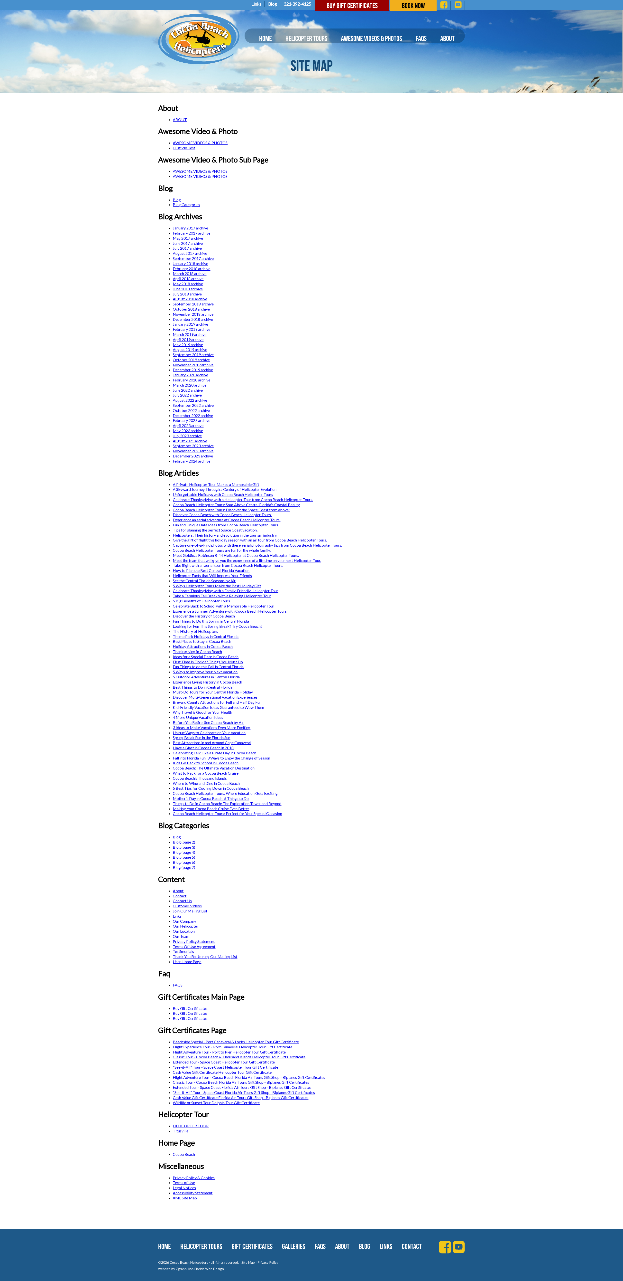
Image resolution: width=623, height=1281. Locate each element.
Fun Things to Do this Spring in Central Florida (211, 621)
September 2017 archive (193, 258)
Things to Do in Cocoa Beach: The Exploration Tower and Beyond (227, 803)
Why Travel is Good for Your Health (202, 712)
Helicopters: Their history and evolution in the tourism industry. (225, 535)
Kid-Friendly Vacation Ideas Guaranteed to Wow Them (218, 707)
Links (256, 4)
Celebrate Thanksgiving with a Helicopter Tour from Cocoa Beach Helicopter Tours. (243, 499)
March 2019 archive (189, 334)
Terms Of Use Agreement (194, 946)
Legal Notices (184, 1187)
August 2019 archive (190, 349)
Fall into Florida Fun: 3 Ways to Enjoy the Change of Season (221, 758)
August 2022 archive (190, 400)
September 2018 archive (193, 304)
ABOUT (180, 119)
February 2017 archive (191, 233)
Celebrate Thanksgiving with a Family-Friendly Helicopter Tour (225, 590)
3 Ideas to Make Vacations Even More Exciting (211, 727)
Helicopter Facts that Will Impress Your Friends (212, 575)
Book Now (413, 5)
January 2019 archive (190, 324)
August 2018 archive (190, 298)
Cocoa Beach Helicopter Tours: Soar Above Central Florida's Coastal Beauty (236, 504)
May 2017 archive (188, 238)
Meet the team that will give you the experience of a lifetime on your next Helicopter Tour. (247, 560)
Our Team (181, 936)
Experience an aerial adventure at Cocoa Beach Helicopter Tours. (226, 519)
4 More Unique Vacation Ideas (198, 717)
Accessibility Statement (192, 1192)
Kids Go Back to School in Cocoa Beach (205, 762)
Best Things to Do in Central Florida (202, 687)
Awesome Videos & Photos (371, 38)
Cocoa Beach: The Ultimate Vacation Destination (214, 768)
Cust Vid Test (184, 147)
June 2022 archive (188, 390)
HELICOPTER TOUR (191, 1125)
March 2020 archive (189, 385)
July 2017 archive (187, 248)
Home (265, 38)
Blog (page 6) (184, 862)
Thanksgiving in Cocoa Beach (197, 651)
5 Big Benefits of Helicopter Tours (201, 600)
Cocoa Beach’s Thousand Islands (200, 778)
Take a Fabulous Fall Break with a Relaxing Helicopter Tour (222, 595)
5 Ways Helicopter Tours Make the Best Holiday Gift (217, 585)
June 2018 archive (188, 288)
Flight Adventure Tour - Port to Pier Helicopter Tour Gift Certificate (229, 1052)
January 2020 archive (190, 374)
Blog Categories (186, 204)
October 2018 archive (191, 309)
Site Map (248, 1262)
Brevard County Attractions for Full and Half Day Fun (217, 702)
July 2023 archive (187, 435)
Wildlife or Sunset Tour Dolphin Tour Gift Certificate (216, 1102)
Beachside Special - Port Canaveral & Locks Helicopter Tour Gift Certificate (236, 1041)
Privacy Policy (267, 1262)
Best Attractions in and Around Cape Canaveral (212, 742)
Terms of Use (184, 1182)
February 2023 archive (191, 420)
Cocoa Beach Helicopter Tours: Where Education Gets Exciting (225, 793)
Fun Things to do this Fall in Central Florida (208, 666)
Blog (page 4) (184, 852)
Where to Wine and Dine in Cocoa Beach (206, 783)
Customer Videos (187, 905)
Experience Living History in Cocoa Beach (207, 682)
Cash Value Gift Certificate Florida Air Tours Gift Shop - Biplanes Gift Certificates (240, 1097)
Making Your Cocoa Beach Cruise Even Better (211, 808)
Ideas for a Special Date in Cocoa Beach (205, 656)
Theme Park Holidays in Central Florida (205, 636)
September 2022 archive (193, 405)
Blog (272, 4)
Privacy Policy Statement (194, 941)
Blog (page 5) (184, 857)
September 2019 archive (193, 354)
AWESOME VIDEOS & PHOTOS (200, 142)
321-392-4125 (297, 4)
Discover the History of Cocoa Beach (204, 616)
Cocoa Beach (184, 1154)
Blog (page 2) (184, 842)
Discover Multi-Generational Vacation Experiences (215, 697)
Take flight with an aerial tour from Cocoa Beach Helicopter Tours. (228, 565)
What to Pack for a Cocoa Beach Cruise (205, 773)
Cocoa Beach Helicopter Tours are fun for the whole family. (222, 550)
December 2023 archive (193, 456)
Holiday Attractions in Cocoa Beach (203, 646)
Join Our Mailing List (190, 911)
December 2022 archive (193, 415)
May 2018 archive (188, 283)
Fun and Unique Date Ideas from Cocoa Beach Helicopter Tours (225, 524)
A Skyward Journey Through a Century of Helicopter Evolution (224, 489)
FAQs (421, 38)
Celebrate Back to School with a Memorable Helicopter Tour (223, 606)
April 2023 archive (188, 425)
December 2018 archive (193, 319)
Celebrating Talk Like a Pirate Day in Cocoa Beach (214, 752)
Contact (179, 895)
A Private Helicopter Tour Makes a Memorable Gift (216, 484)
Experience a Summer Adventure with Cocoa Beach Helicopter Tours (230, 611)
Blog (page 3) (184, 847)
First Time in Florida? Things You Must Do (208, 661)
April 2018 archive (188, 278)
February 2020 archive (191, 380)
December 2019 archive (193, 369)
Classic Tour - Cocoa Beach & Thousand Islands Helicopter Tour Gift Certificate (239, 1056)
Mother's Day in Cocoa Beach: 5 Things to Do (211, 798)
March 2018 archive (189, 273)
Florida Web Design (209, 1269)
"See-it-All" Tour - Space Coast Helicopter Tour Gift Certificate (225, 1067)
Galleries (293, 1246)
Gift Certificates (252, 1246)
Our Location (184, 931)
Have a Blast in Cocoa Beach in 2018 (203, 747)
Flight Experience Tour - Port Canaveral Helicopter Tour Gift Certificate (232, 1046)
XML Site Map (185, 1198)
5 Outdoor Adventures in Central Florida (206, 676)
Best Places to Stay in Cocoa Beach (202, 641)
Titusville (180, 1131)
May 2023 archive (188, 430)
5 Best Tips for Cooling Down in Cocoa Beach (211, 788)
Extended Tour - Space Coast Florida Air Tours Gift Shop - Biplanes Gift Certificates (242, 1087)
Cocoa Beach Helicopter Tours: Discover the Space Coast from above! (231, 509)
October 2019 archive (191, 359)
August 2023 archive (190, 440)
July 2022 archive (187, 395)
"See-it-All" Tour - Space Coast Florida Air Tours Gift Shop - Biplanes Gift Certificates (244, 1092)
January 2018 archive (190, 263)
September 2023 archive (193, 445)
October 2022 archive (191, 410)
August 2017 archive (190, 253)
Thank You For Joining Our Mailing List (205, 956)
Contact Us (182, 900)
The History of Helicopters (195, 631)
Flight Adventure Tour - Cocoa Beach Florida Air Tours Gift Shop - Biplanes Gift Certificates (249, 1077)
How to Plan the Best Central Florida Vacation (211, 570)
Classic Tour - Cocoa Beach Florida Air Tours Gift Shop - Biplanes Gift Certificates (241, 1082)
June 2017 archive (188, 243)
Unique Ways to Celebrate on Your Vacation (209, 732)
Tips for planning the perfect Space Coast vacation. (215, 530)
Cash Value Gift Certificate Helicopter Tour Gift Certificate (222, 1072)
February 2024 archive (191, 461)
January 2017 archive (190, 228)
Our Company (184, 921)
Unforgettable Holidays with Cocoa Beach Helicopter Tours (223, 494)
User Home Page (187, 961)
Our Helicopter (185, 926)
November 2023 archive (193, 450)
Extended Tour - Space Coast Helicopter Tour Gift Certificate (224, 1062)
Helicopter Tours (306, 38)
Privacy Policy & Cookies (194, 1177)
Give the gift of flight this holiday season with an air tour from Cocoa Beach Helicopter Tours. (250, 540)
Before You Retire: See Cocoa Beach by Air (208, 722)
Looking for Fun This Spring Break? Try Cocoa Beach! (217, 626)
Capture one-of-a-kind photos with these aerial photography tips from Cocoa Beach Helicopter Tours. (258, 545)
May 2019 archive (188, 344)
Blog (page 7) (184, 867)
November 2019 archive (193, 364)
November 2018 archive (193, 314)
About (447, 38)
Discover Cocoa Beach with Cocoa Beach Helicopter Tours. (222, 514)
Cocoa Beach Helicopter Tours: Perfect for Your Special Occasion (227, 813)
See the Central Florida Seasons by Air (204, 580)
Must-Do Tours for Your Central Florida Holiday (213, 692)
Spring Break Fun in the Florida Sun (201, 737)
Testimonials (183, 951)
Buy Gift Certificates (352, 5)
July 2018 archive (187, 294)
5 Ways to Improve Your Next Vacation (205, 671)
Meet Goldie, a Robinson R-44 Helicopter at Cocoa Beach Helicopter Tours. (236, 555)
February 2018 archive (191, 268)
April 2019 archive (188, 339)
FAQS (178, 985)
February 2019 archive (191, 329)
